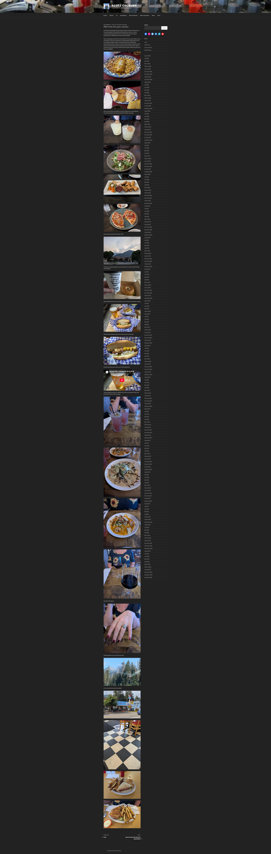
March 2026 (147, 63)
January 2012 (147, 490)
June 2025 (146, 87)
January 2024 (147, 129)
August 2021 (147, 206)
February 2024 (147, 126)
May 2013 (146, 448)
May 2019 (146, 277)
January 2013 (147, 458)
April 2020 (146, 248)
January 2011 (147, 516)
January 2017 (147, 332)
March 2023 (147, 156)
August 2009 (147, 551)
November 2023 (148, 134)
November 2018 (148, 292)
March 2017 (147, 327)
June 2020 (146, 242)
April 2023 (146, 153)
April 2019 (146, 279)
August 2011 (147, 503)
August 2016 (147, 345)
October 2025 (147, 76)
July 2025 (146, 84)
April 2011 (146, 514)
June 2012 (146, 477)
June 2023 (146, 148)
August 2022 (147, 174)
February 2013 (147, 456)
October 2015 (147, 372)
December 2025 (148, 71)
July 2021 (146, 208)
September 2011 (148, 501)
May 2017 (146, 321)
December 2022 (148, 163)
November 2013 (148, 432)
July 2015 (146, 379)
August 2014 (147, 408)
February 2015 (147, 393)
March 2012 (147, 485)
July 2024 (146, 113)
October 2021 (147, 200)
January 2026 (147, 69)
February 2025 (147, 98)
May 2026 (146, 61)
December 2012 (148, 461)
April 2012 (146, 482)
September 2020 (148, 235)
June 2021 (146, 211)
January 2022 (147, 192)
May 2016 (146, 353)
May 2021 (146, 213)
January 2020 (147, 256)
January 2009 (147, 569)
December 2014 (148, 398)
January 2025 (147, 100)
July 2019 (146, 271)
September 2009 (148, 548)
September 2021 (148, 203)
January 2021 (147, 224)
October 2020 (147, 232)
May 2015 (146, 385)
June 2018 (146, 306)
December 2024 (148, 103)
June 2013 (146, 445)
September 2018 (148, 298)
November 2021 (148, 198)
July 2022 (146, 177)
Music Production (133, 15)
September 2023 (148, 140)
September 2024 (148, 108)
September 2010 (148, 522)
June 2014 (146, 414)
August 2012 (147, 472)
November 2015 (148, 369)
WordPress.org (147, 50)
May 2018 (146, 308)
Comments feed (148, 47)
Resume (111, 15)
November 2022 (148, 166)
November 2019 (148, 261)
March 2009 (147, 564)
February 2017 (147, 329)
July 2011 (146, 506)
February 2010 (147, 538)
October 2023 (147, 137)
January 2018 (147, 311)
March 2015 (147, 390)
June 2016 (146, 350)
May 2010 (146, 530)
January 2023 (147, 161)
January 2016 (147, 364)
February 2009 (147, 567)
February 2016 (147, 361)
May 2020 (146, 245)
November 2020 (148, 229)
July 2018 (146, 303)
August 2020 (147, 237)
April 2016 (146, 356)
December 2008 (148, 572)
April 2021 (146, 216)
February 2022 (147, 190)
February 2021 (147, 221)
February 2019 (147, 285)
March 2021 (147, 219)
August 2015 (147, 377)
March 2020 (147, 250)
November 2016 (148, 337)
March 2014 (147, 422)
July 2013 (146, 443)
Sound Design (123, 15)
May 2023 (146, 150)
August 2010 (147, 524)
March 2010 (147, 535)
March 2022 (147, 187)
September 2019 (148, 266)
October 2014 (147, 403)
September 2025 (148, 79)
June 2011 (146, 509)
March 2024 (147, 124)
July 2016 (146, 348)
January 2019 (147, 287)
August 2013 (147, 440)
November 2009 (148, 545)
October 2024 (147, 105)
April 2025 (146, 92)
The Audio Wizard (122, 24)
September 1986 (148, 577)
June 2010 (146, 527)
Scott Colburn (124, 5)
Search (146, 25)
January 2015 (147, 395)
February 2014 (147, 424)
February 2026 (147, 66)
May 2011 (146, 511)
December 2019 (148, 258)
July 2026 (146, 58)
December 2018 (148, 290)
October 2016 (147, 340)
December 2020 (148, 227)
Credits (105, 15)
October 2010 (147, 519)
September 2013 (148, 437)
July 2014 (146, 411)
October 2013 (147, 435)
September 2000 (148, 574)
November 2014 (148, 401)
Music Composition (144, 15)
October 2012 (147, 466)
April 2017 (146, 324)
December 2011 (148, 493)
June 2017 (146, 319)
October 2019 (147, 264)
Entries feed (147, 44)
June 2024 (146, 116)
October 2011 (147, 498)
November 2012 (148, 464)
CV (117, 15)
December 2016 (148, 335)
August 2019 (147, 269)
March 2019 (147, 282)
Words (153, 15)
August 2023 (147, 142)
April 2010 (146, 532)
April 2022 (146, 184)
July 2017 (146, 316)
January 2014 (147, 427)
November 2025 (148, 74)
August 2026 (147, 55)
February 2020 (147, 253)
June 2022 (146, 179)
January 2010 (147, 540)
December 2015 (148, 366)
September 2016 (148, 343)
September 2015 (148, 374)
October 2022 (147, 169)
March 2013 (147, 453)
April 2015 (146, 387)
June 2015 (146, 382)
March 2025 (147, 95)
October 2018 (147, 295)
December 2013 (148, 429)
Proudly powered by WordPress (114, 850)
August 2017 (147, 314)
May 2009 (146, 559)
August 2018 (147, 300)
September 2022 (148, 171)
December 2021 (148, 195)
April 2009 (146, 561)
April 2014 (146, 419)
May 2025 (146, 90)
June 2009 (146, 556)
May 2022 (146, 182)
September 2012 (148, 469)
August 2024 (147, 111)
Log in (145, 42)
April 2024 (146, 121)
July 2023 (146, 145)
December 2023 (148, 132)
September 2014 (148, 406)
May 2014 (146, 416)
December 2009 (148, 543)
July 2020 (146, 240)
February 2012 (147, 487)
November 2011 (148, 495)
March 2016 (147, 358)
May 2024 (146, 119)
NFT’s (159, 15)
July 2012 (146, 474)
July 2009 (146, 553)
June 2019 (146, 274)
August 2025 (147, 82)
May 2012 (146, 480)
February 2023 (147, 158)
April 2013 (146, 451)
